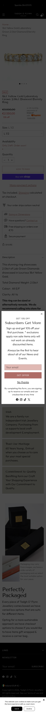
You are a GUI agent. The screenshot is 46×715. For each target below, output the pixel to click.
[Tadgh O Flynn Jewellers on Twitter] (28, 400)
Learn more (30, 704)
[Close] (42, 314)
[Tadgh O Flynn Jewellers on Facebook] (17, 400)
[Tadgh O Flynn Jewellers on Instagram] (21, 400)
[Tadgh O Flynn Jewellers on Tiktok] (25, 400)
